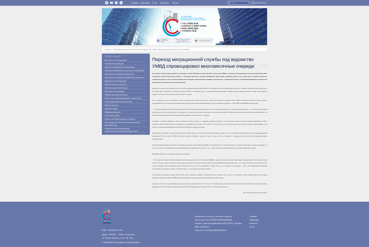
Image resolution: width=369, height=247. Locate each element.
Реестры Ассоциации (114, 91)
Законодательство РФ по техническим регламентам (122, 123)
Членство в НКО (112, 116)
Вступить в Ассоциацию (116, 60)
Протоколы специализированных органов (124, 77)
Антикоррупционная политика (118, 102)
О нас (154, 3)
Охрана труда (111, 109)
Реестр (175, 3)
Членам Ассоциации (114, 64)
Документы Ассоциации (116, 81)
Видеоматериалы (113, 112)
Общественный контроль (116, 95)
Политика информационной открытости (123, 98)
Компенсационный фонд (116, 88)
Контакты (165, 3)
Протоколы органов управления (119, 74)
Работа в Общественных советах (120, 119)
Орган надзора (111, 105)
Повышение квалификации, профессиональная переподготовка (121, 130)
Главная (134, 3)
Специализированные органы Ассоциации (124, 71)
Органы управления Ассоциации (120, 67)
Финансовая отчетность (116, 84)
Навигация (254, 220)
